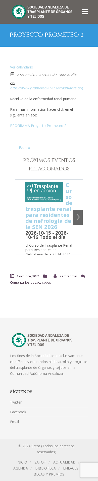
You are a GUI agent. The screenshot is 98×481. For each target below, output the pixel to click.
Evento (24, 147)
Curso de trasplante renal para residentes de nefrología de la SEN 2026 (48, 205)
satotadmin (68, 276)
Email (14, 421)
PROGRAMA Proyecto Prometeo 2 (38, 125)
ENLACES (70, 468)
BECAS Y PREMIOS (49, 474)
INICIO (21, 462)
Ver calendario (21, 67)
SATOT (40, 462)
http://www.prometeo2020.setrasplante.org (46, 87)
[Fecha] (12, 73)
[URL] (12, 82)
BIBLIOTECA (45, 468)
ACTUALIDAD (64, 462)
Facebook (18, 412)
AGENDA (20, 468)
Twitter (16, 402)
